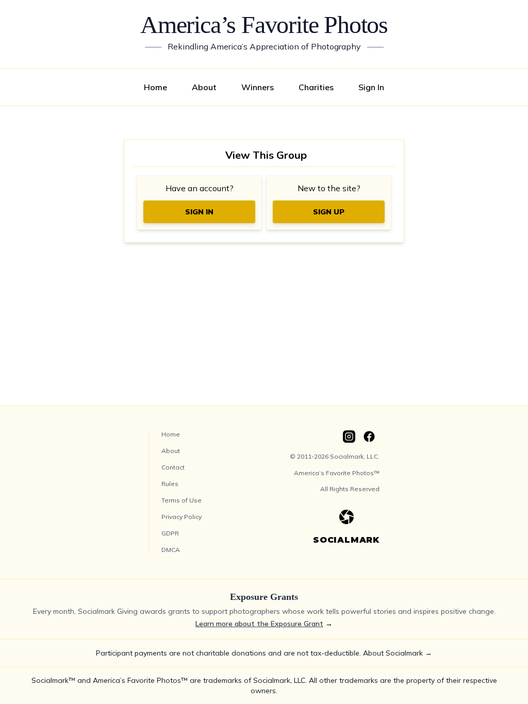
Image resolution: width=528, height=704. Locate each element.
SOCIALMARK (346, 540)
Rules (169, 484)
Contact (173, 467)
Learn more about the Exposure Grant (259, 623)
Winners (257, 87)
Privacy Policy (181, 517)
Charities (316, 87)
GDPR (170, 533)
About (204, 87)
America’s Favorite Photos (264, 24)
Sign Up (328, 211)
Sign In (371, 87)
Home (155, 87)
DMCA (170, 550)
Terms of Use (181, 500)
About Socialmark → (397, 653)
